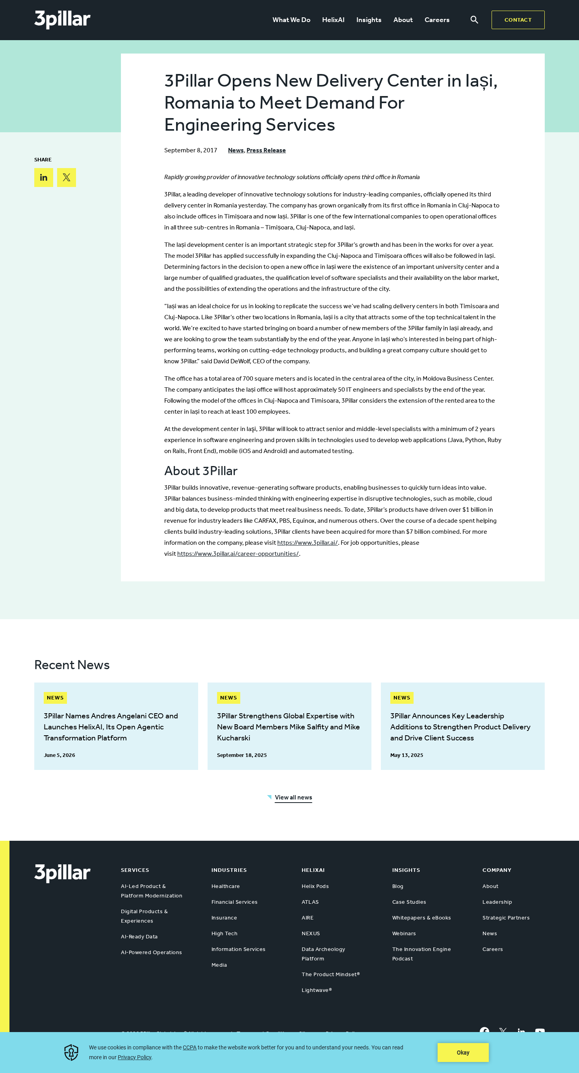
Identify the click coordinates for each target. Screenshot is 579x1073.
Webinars (404, 933)
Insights (369, 19)
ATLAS (310, 902)
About (403, 19)
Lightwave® (317, 990)
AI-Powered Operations (151, 952)
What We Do (291, 19)
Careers (437, 19)
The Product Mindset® (331, 974)
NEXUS (311, 933)
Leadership (497, 902)
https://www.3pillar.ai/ (307, 542)
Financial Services (235, 902)
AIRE (308, 917)
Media (219, 965)
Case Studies (409, 902)
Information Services (239, 949)
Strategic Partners (506, 917)
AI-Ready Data (139, 936)
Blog (398, 886)
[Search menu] (474, 20)
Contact (518, 20)
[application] (289, 1052)
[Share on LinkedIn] (43, 177)
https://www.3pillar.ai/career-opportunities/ (238, 553)
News (236, 150)
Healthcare (226, 886)
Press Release (266, 150)
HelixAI (333, 19)
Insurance (225, 917)
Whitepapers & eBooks (421, 917)
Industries (229, 870)
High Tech (225, 933)
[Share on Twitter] (66, 177)
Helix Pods (315, 886)
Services (135, 870)
